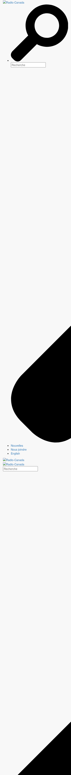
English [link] (15, 453)
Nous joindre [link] (19, 449)
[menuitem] (39, 445)
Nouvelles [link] (17, 445)
